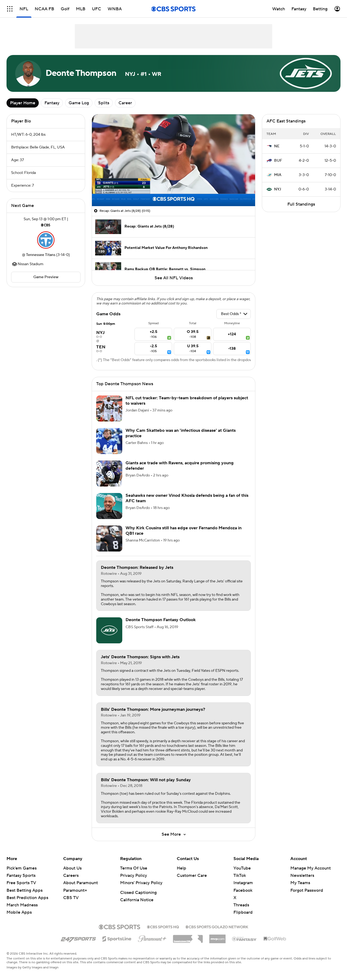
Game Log (79, 103)
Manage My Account (310, 874)
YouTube (242, 874)
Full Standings (301, 204)
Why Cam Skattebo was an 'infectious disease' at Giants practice (181, 439)
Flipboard (243, 919)
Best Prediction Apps (27, 904)
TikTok (239, 882)
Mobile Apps (19, 919)
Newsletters (302, 882)
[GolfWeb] (275, 945)
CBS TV (71, 904)
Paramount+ (75, 897)
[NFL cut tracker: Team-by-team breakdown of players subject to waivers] (109, 415)
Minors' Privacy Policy (141, 889)
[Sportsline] (116, 944)
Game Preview (46, 277)
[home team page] (45, 240)
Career (125, 103)
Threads (241, 911)
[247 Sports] (78, 944)
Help (181, 874)
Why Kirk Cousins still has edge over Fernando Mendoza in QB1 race (184, 537)
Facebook (242, 897)
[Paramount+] (152, 944)
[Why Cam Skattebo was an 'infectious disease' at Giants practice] (109, 448)
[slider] (173, 190)
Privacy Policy (133, 882)
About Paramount (80, 889)
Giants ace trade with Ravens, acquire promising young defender (180, 472)
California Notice (136, 906)
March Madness (22, 911)
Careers (71, 882)
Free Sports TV (21, 889)
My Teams (300, 889)
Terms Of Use (133, 874)
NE (276, 146)
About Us (72, 874)
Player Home (22, 103)
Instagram (243, 889)
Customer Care (192, 882)
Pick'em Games (22, 874)
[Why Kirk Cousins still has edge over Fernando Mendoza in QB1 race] (109, 545)
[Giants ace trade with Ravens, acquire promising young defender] (109, 480)
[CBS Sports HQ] (163, 933)
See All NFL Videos (174, 278)
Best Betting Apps (25, 897)
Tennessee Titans (40, 254)
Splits (103, 103)
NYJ (277, 189)
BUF (278, 160)
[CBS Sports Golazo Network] (216, 933)
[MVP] (217, 943)
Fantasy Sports (21, 882)
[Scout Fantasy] (244, 945)
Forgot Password (306, 897)
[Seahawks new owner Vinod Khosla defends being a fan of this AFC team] (109, 513)
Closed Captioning (138, 899)
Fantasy (51, 103)
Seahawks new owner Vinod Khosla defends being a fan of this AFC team (187, 504)
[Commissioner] (188, 943)
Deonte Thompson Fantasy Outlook (161, 626)
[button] (101, 198)
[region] (173, 160)
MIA (277, 175)
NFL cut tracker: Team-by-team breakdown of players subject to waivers (187, 407)
